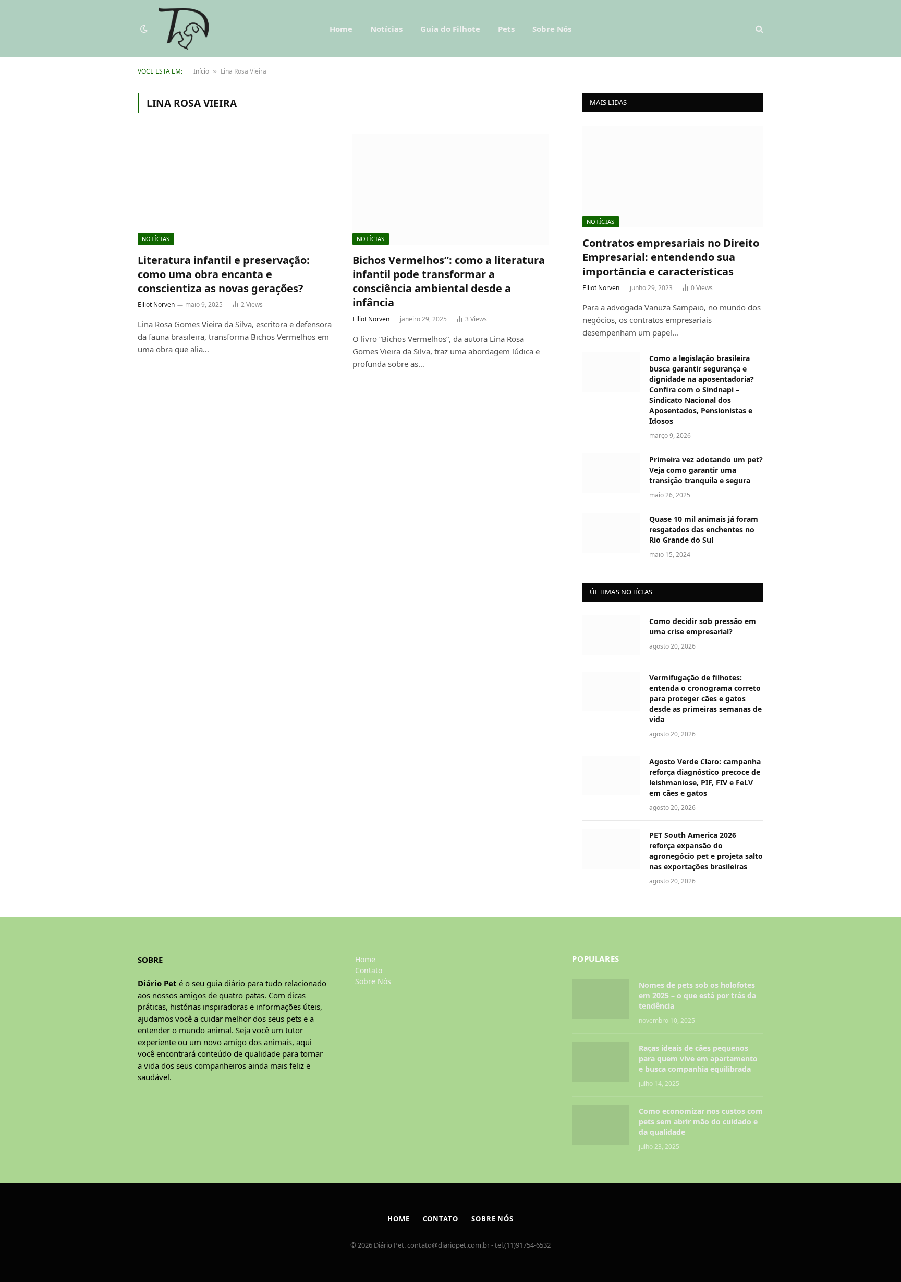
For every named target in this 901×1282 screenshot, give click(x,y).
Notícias (386, 28)
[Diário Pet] (184, 28)
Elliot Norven (156, 304)
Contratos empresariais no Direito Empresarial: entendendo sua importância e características (670, 257)
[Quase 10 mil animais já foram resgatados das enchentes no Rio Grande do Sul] (611, 533)
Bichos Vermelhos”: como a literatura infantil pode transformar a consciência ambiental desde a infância (448, 281)
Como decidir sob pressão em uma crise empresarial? (702, 626)
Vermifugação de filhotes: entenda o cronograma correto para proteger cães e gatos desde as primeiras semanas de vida (705, 698)
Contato (368, 970)
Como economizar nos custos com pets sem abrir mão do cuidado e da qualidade (701, 1121)
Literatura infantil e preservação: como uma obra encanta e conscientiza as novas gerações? (224, 274)
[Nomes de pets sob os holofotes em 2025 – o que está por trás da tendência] (600, 999)
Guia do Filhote (450, 28)
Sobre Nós (551, 28)
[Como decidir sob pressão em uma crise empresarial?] (611, 635)
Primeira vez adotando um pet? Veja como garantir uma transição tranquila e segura (706, 469)
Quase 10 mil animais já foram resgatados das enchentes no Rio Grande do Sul (703, 529)
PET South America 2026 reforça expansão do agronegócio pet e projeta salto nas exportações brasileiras (706, 850)
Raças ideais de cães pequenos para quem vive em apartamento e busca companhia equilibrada (698, 1058)
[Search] (758, 29)
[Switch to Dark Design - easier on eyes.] (144, 29)
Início (201, 71)
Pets (506, 28)
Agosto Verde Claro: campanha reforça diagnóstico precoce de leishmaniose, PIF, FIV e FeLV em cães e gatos (705, 777)
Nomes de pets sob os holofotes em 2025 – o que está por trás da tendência (697, 995)
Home (341, 28)
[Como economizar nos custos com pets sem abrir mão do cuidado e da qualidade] (600, 1125)
